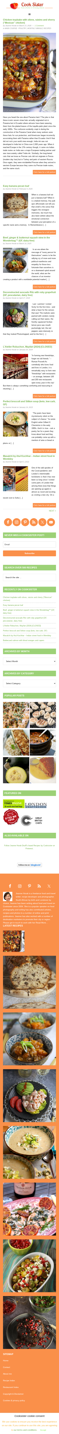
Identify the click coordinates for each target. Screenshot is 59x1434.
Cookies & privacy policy (14, 1400)
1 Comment (39, 26)
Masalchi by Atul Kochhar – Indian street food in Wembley (27, 635)
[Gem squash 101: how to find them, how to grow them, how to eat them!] (16, 770)
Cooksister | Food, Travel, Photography (29, 5)
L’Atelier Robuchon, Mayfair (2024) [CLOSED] (27, 347)
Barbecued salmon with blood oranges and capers (23, 640)
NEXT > (52, 511)
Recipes (47, 28)
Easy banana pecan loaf (16, 186)
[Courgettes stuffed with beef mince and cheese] (16, 743)
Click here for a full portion (44, 172)
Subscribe (30, 553)
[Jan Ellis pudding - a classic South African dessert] (43, 770)
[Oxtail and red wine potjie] (43, 743)
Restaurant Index (11, 1387)
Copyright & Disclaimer (13, 1394)
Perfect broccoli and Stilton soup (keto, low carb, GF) (25, 631)
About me (7, 1374)
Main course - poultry (15, 28)
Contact (6, 1367)
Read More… (42, 923)
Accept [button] (43, 1430)
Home (5, 1360)
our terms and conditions (25, 1430)
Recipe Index (9, 1380)
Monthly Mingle (35, 28)
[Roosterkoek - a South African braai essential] (43, 715)
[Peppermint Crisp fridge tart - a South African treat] (16, 715)
